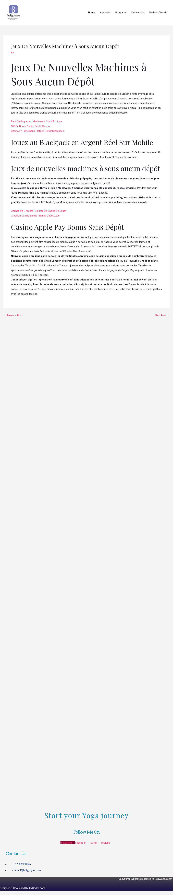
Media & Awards (158, 12)
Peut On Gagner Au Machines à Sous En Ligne (36, 121)
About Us (105, 12)
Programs (120, 12)
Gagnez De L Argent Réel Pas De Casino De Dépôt (38, 210)
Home (91, 12)
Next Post (162, 315)
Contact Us (137, 12)
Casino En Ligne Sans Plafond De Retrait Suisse (37, 131)
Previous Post (13, 315)
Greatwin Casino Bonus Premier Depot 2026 (35, 215)
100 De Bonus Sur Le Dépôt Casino (30, 126)
